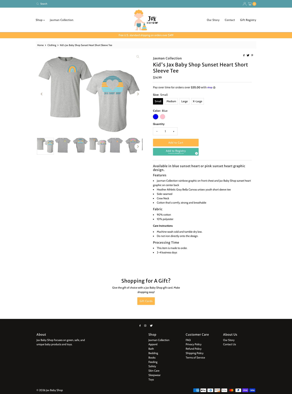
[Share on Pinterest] (252, 55)
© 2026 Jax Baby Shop (49, 390)
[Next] (137, 94)
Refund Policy (194, 348)
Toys (151, 379)
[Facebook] (140, 325)
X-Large (197, 101)
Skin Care (153, 370)
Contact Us (229, 344)
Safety (152, 366)
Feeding (152, 362)
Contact (230, 20)
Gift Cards (146, 301)
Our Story (213, 20)
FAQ (188, 340)
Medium (171, 101)
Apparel (152, 344)
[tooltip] (196, 153)
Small (158, 101)
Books (151, 357)
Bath (151, 348)
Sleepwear (154, 375)
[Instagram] (145, 325)
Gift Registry (248, 20)
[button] (176, 152)
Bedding (153, 353)
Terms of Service (195, 357)
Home (40, 45)
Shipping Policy (194, 353)
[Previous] (41, 94)
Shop (39, 20)
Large (184, 101)
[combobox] (90, 4)
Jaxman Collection (61, 20)
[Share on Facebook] (244, 55)
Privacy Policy (194, 344)
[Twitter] (151, 325)
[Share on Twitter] (248, 55)
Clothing (51, 45)
